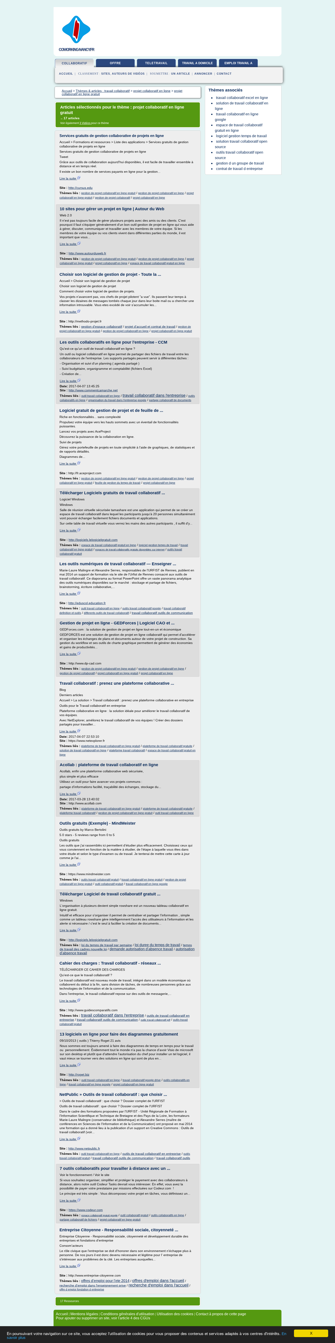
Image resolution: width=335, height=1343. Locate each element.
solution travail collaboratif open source (241, 144)
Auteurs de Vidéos (128, 73)
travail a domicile (197, 63)
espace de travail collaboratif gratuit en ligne (157, 263)
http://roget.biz (79, 1074)
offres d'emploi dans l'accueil (158, 1280)
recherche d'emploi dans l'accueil (158, 1285)
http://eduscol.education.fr (87, 603)
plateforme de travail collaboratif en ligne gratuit (110, 746)
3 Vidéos (85, 123)
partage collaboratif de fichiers (78, 1219)
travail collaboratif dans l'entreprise (154, 395)
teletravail (156, 63)
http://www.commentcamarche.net (93, 390)
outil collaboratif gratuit (109, 884)
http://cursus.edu (80, 188)
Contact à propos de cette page (221, 1314)
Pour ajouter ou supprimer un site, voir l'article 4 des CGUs (103, 1318)
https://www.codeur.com (86, 1210)
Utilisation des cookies (175, 1314)
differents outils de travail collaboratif (106, 613)
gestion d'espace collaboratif (101, 326)
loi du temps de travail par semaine (106, 945)
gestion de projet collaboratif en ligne (161, 193)
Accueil (66, 73)
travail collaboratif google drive (142, 1080)
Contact (224, 73)
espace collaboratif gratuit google (99, 1215)
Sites (105, 73)
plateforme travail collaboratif (127, 750)
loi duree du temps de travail (157, 945)
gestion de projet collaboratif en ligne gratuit (108, 193)
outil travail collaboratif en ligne (100, 396)
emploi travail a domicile (238, 64)
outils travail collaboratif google (141, 608)
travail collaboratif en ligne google (147, 884)
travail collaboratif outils (173, 1158)
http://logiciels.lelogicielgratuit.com (93, 540)
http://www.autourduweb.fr (87, 253)
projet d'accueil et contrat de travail (150, 326)
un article (180, 73)
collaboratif (74, 63)
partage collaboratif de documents (170, 400)
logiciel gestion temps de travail (158, 545)
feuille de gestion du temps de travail (117, 482)
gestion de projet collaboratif (112, 197)
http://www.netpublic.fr (84, 1148)
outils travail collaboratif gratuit (100, 879)
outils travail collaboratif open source (239, 155)
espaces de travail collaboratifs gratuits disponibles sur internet (130, 549)
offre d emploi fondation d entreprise (81, 1289)
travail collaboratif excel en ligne (242, 98)
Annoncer (203, 73)
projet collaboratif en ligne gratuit (171, 331)
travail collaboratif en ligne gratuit (141, 879)
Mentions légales (84, 1314)
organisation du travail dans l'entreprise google (117, 400)
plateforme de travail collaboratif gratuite (167, 746)
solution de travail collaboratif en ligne (82, 750)
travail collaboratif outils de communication (162, 613)
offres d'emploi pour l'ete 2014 (105, 1281)
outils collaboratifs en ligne (167, 1215)
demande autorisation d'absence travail (141, 949)
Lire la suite (68, 178)
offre (115, 63)
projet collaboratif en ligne (149, 197)
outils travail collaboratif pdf (155, 1020)
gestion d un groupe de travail (240, 163)
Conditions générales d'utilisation (127, 1314)
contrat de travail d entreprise (239, 169)
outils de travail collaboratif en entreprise (151, 1153)
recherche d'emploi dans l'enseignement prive (92, 1285)
